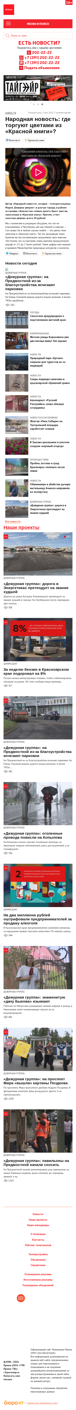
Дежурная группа (15, 272)
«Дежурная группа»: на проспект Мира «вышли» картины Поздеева (36, 1081)
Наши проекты (21, 527)
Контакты (38, 1239)
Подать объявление (42, 67)
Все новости (13, 521)
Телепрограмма (38, 1254)
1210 (10, 1180)
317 (10, 685)
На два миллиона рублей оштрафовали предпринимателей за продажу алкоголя (38, 919)
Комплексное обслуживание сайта (42, 1403)
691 (10, 1017)
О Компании (38, 1234)
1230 (10, 1098)
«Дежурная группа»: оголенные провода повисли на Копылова (33, 835)
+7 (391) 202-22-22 (42, 57)
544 (10, 935)
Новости (38, 1214)
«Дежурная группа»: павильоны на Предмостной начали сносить (36, 1163)
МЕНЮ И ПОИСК (38, 24)
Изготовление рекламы (38, 1279)
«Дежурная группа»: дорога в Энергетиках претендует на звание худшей (36, 588)
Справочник (38, 1265)
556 (10, 853)
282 (12, 304)
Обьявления (38, 1259)
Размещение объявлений (38, 1285)
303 (10, 607)
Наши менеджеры (38, 1225)
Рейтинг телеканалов (38, 1245)
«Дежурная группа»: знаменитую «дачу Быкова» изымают (34, 999)
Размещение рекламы (38, 1274)
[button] (34, 104)
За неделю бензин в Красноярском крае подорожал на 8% (36, 671)
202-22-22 (42, 52)
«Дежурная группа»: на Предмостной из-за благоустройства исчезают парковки (38, 752)
